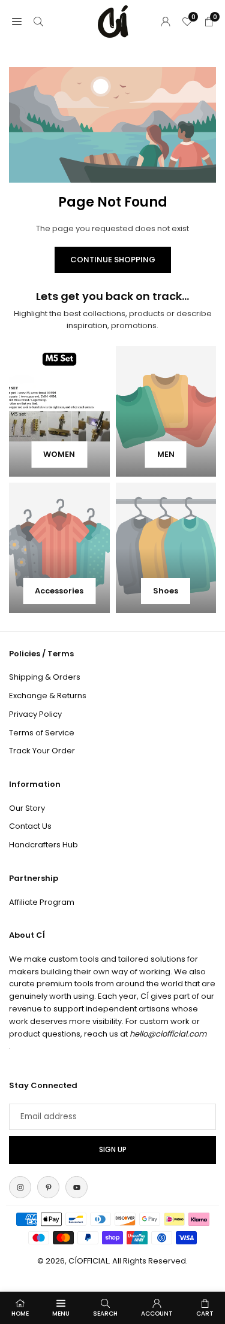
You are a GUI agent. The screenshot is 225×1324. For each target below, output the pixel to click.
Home (20, 1313)
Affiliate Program (41, 902)
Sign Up (113, 1150)
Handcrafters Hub (43, 844)
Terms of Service (41, 732)
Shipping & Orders (44, 677)
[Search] (38, 21)
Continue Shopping (112, 259)
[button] (17, 21)
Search (105, 1313)
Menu (61, 1313)
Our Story (27, 808)
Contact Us (30, 826)
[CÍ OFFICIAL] (113, 20)
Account (157, 1313)
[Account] (165, 21)
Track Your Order (42, 750)
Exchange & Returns (47, 695)
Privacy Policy (35, 714)
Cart (205, 1313)
